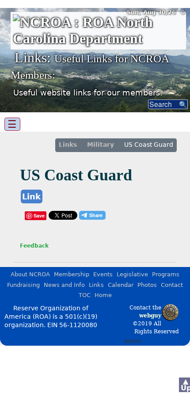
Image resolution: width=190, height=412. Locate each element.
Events (103, 274)
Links (68, 144)
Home (103, 295)
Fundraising (23, 285)
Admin (132, 341)
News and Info (64, 285)
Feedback (34, 246)
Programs (165, 274)
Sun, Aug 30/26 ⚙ (156, 12)
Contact (172, 285)
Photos (147, 285)
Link (31, 196)
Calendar (120, 285)
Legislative (132, 274)
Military (100, 144)
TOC (85, 295)
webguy (150, 316)
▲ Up (185, 385)
